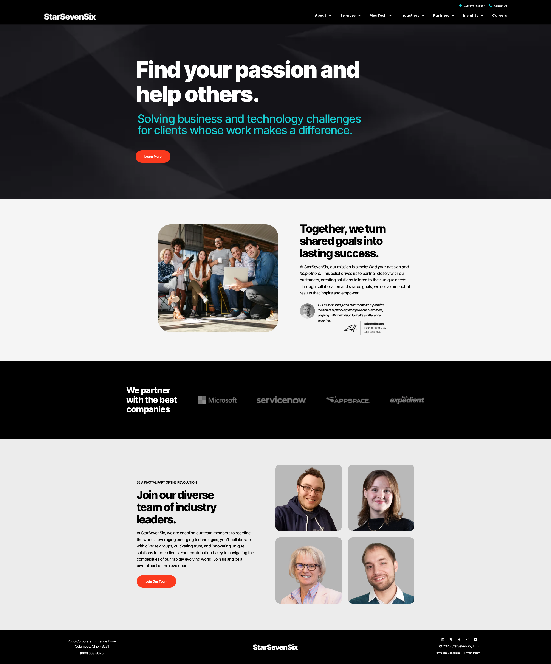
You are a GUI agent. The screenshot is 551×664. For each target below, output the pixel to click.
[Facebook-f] (459, 639)
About (320, 15)
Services (348, 15)
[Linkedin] (443, 639)
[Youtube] (475, 639)
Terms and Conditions (447, 652)
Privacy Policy (472, 652)
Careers (499, 15)
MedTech (378, 15)
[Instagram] (467, 639)
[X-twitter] (451, 639)
